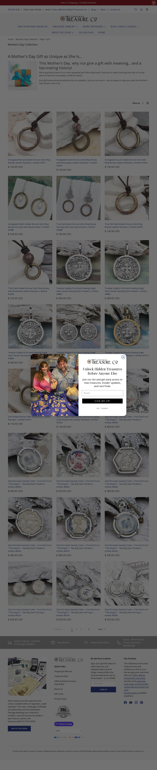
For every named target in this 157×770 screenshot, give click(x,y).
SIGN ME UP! (102, 401)
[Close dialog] (123, 357)
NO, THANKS (102, 408)
